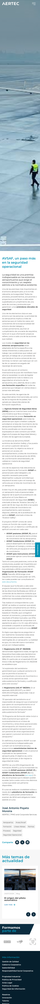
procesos (6, 831)
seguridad (17, 831)
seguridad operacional (12, 835)
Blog (18, 894)
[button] (17, 842)
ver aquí (28, 775)
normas (31, 826)
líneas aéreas (19, 826)
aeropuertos (8, 822)
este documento (9, 582)
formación (7, 826)
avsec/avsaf (21, 822)
